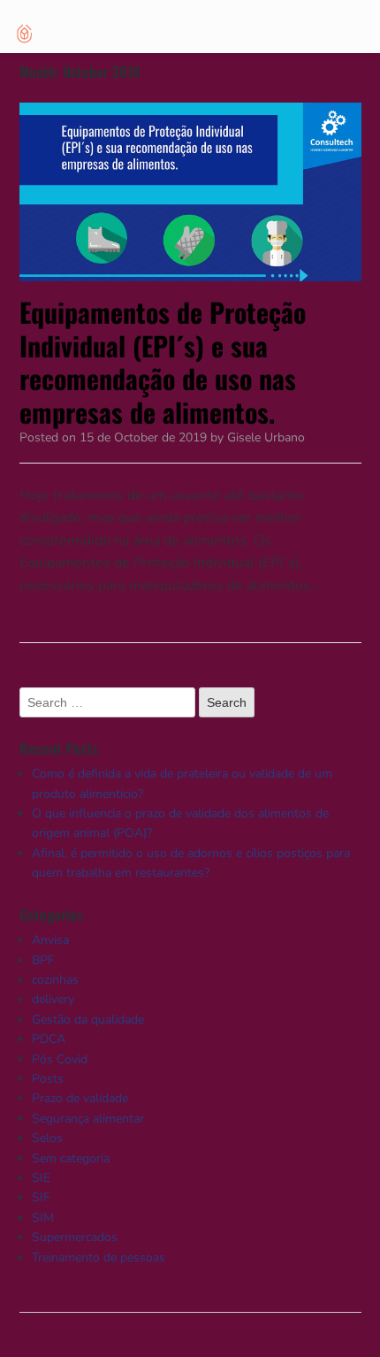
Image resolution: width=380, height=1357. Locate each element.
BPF (43, 960)
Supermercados (75, 1237)
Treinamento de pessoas (98, 1257)
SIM (43, 1217)
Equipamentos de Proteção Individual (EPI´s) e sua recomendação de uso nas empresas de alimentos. (162, 362)
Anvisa (50, 940)
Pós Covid (59, 1059)
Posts (48, 1078)
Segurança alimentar (88, 1118)
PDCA (48, 1039)
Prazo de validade (80, 1098)
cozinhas (55, 979)
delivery (53, 999)
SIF (41, 1197)
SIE (41, 1177)
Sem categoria (71, 1158)
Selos (47, 1138)
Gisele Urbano (266, 437)
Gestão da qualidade (88, 1019)
